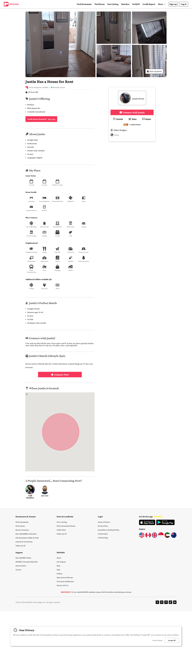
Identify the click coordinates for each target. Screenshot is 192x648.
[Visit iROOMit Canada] (148, 537)
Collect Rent (61, 530)
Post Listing (112, 4)
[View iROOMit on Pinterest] (166, 602)
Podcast (59, 573)
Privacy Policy (103, 526)
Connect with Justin (134, 112)
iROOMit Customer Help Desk (27, 562)
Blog (58, 566)
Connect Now (61, 374)
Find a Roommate (22, 522)
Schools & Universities (24, 542)
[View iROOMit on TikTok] (170, 602)
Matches (125, 4)
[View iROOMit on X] (157, 602)
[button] (162, 4)
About (59, 558)
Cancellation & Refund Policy (108, 530)
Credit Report (149, 4)
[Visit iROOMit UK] (154, 537)
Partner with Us (62, 585)
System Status (21, 566)
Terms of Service (104, 522)
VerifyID (136, 4)
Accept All (172, 640)
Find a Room (20, 526)
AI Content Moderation (65, 581)
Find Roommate (84, 4)
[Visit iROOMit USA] (141, 537)
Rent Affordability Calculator (26, 534)
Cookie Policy (103, 534)
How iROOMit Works (23, 558)
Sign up (173, 4)
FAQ (58, 570)
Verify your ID (20, 546)
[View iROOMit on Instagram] (161, 602)
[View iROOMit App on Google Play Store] (165, 524)
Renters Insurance (22, 530)
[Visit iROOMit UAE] (167, 537)
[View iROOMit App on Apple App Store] (147, 524)
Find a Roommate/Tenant (66, 526)
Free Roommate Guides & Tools (27, 538)
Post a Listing (62, 522)
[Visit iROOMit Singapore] (161, 537)
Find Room (99, 4)
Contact (18, 570)
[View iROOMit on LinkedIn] (174, 602)
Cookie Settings (103, 538)
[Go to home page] (11, 4)
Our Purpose (61, 562)
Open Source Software (65, 577)
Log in (184, 4)
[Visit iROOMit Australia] (173, 537)
